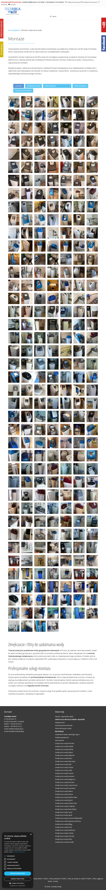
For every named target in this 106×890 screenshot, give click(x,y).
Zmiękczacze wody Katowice (64, 776)
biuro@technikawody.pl (16, 731)
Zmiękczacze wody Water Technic (36, 879)
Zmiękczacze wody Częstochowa (66, 785)
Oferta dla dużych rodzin (63, 728)
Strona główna (14, 30)
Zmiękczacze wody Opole (63, 815)
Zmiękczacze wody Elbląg (63, 824)
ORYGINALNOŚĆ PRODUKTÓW (11, 2)
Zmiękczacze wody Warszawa (65, 761)
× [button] (31, 834)
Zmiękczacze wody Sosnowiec (65, 788)
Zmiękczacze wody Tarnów (64, 833)
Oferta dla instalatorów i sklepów (70, 719)
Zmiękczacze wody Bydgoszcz (65, 779)
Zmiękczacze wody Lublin (63, 770)
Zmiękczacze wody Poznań (64, 773)
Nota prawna (59, 740)
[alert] (17, 860)
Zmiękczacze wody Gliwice (64, 791)
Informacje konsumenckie (63, 725)
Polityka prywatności (62, 737)
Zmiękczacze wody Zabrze (64, 794)
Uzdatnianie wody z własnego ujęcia (67, 734)
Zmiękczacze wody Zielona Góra (66, 803)
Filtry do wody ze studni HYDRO (79, 879)
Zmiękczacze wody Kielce (63, 758)
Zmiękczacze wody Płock (63, 827)
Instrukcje (59, 731)
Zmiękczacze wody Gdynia (64, 752)
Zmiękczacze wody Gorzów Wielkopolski (68, 818)
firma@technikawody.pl (89, 2)
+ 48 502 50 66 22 (16, 724)
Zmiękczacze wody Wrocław (64, 743)
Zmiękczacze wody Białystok (64, 755)
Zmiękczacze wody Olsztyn (64, 767)
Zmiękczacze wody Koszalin (64, 842)
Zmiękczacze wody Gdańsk (64, 749)
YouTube (13, 4)
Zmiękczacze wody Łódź (63, 764)
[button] (17, 883)
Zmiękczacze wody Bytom (64, 800)
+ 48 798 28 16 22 (16, 726)
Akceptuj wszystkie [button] (17, 873)
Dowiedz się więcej (19, 852)
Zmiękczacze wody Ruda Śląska (65, 809)
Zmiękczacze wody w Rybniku (65, 806)
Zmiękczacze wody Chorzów (64, 836)
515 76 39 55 (60, 2)
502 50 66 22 (50, 2)
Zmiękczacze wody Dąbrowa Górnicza (68, 821)
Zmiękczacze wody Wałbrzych (65, 830)
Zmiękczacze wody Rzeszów (64, 782)
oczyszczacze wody (62, 86)
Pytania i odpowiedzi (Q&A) (64, 716)
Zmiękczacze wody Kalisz (63, 839)
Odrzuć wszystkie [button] (17, 879)
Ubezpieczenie (60, 722)
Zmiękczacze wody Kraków (64, 746)
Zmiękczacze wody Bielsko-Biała (66, 797)
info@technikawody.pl (73, 2)
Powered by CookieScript (17, 885)
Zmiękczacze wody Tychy (63, 812)
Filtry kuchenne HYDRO (58, 879)
